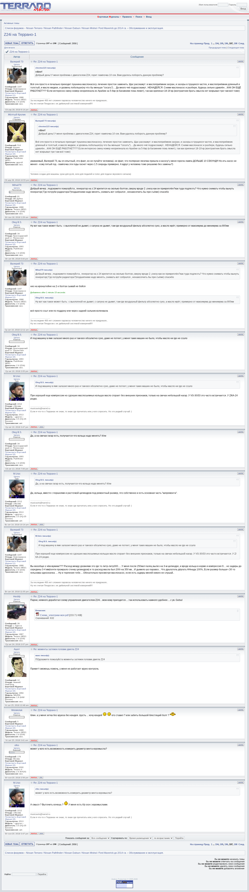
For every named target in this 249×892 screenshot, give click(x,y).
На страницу (196, 43)
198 (235, 43)
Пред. (207, 43)
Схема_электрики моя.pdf (54, 615)
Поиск (139, 17)
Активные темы (11, 23)
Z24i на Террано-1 (20, 34)
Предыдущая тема (217, 48)
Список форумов (14, 28)
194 (217, 43)
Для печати (9, 48)
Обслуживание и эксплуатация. (146, 28)
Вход (149, 17)
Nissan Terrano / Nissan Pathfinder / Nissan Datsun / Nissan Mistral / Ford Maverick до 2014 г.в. (76, 28)
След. (241, 43)
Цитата (17, 65)
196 (226, 43)
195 (221, 43)
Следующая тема (236, 48)
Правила (127, 17)
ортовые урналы (108, 17)
